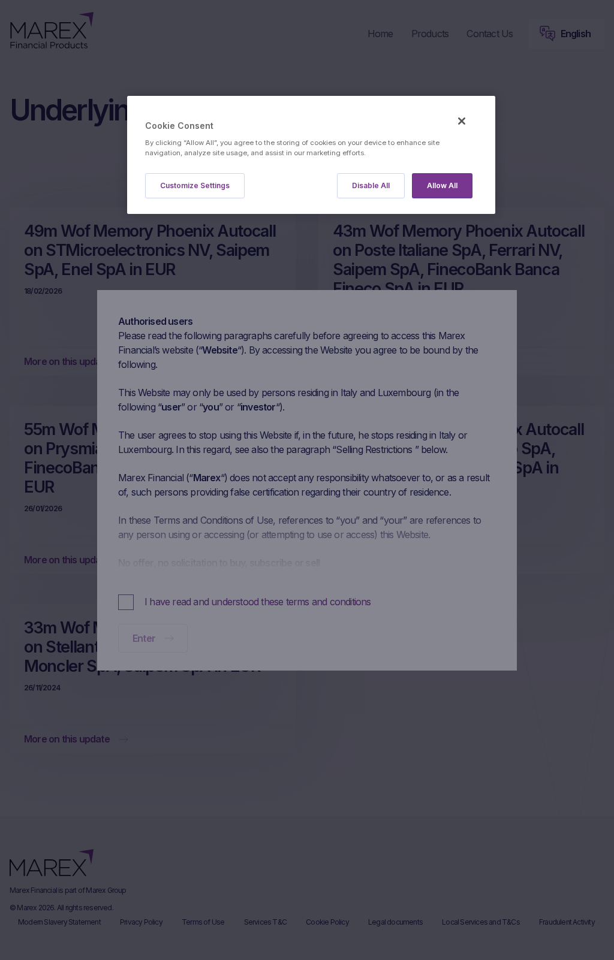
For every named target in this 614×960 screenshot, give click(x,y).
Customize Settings (195, 185)
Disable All (371, 185)
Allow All (442, 185)
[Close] (461, 121)
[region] (311, 155)
